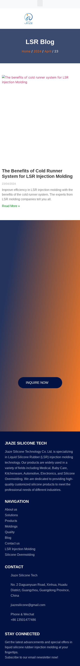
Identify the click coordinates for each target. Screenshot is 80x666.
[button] (40, 3)
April (47, 51)
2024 (37, 51)
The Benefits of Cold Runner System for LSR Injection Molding (37, 173)
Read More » (11, 206)
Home (26, 51)
